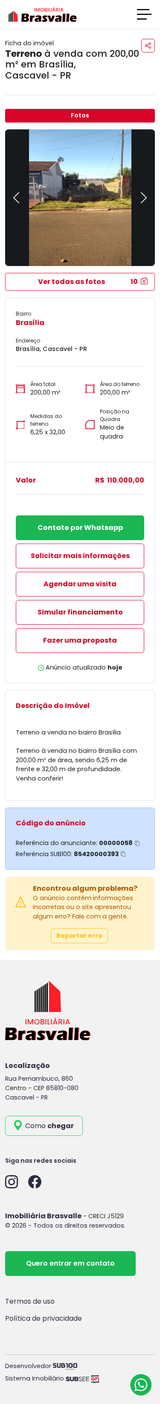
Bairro (23, 313)
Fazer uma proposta (80, 640)
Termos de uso (30, 1301)
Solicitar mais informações (80, 556)
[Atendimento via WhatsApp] (140, 1384)
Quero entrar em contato (70, 1263)
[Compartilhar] (148, 46)
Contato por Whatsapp (80, 527)
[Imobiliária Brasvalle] (43, 14)
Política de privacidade (43, 1318)
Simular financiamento (80, 612)
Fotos (80, 115)
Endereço (28, 340)
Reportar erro (79, 935)
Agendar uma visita (80, 584)
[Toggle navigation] (144, 14)
